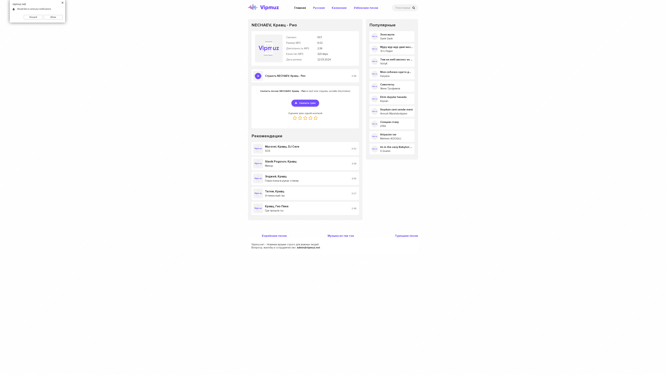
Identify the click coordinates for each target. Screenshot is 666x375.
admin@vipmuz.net (308, 247)
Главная (300, 8)
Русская (319, 8)
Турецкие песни (406, 236)
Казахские (339, 8)
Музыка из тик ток (341, 236)
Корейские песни (274, 236)
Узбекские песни (366, 8)
